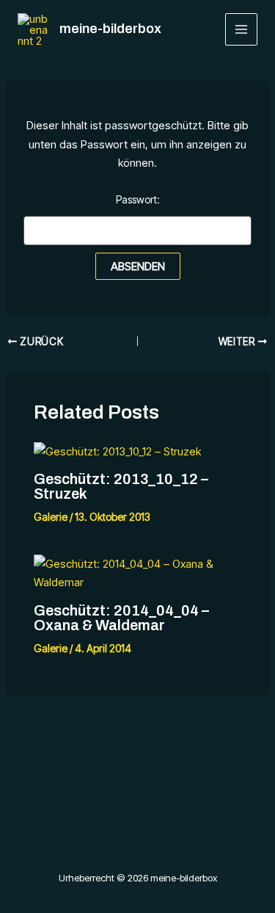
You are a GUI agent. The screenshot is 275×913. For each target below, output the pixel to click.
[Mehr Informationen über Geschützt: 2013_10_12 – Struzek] (117, 451)
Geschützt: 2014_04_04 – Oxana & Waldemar (121, 617)
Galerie (50, 516)
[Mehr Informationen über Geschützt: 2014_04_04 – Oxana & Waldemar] (138, 572)
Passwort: (138, 199)
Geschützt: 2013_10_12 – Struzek (121, 486)
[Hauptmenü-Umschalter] (241, 29)
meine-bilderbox (110, 28)
